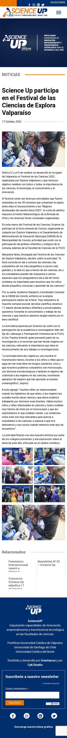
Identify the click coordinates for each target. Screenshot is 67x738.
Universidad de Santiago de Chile (35, 647)
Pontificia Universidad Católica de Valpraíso (35, 643)
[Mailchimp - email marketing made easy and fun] (52, 703)
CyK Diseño (35, 665)
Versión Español (57, 2)
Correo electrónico (17, 689)
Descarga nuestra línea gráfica (33, 726)
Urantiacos (48, 660)
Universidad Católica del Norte (35, 651)
